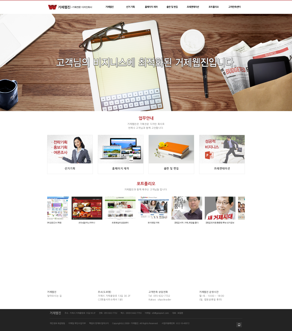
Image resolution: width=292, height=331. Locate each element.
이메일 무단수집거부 (77, 323)
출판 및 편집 (172, 7)
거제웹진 (109, 7)
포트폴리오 (214, 7)
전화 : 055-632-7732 (108, 313)
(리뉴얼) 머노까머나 (62, 222)
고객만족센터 (234, 7)
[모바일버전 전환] (239, 325)
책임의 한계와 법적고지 (99, 323)
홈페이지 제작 (151, 7)
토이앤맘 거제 (129, 222)
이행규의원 (229, 222)
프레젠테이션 (193, 7)
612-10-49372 (182, 323)
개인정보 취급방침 (57, 323)
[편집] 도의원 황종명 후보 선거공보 (195, 222)
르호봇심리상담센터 (95, 222)
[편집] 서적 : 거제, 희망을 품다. (162, 222)
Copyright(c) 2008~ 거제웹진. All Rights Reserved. (135, 323)
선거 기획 (130, 7)
